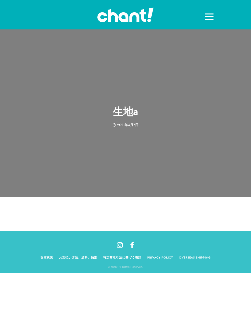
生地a (125, 111)
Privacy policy (160, 257)
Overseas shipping (195, 257)
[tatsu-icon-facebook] (132, 245)
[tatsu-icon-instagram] (121, 245)
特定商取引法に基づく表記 (122, 257)
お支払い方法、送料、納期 (78, 257)
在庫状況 (46, 257)
